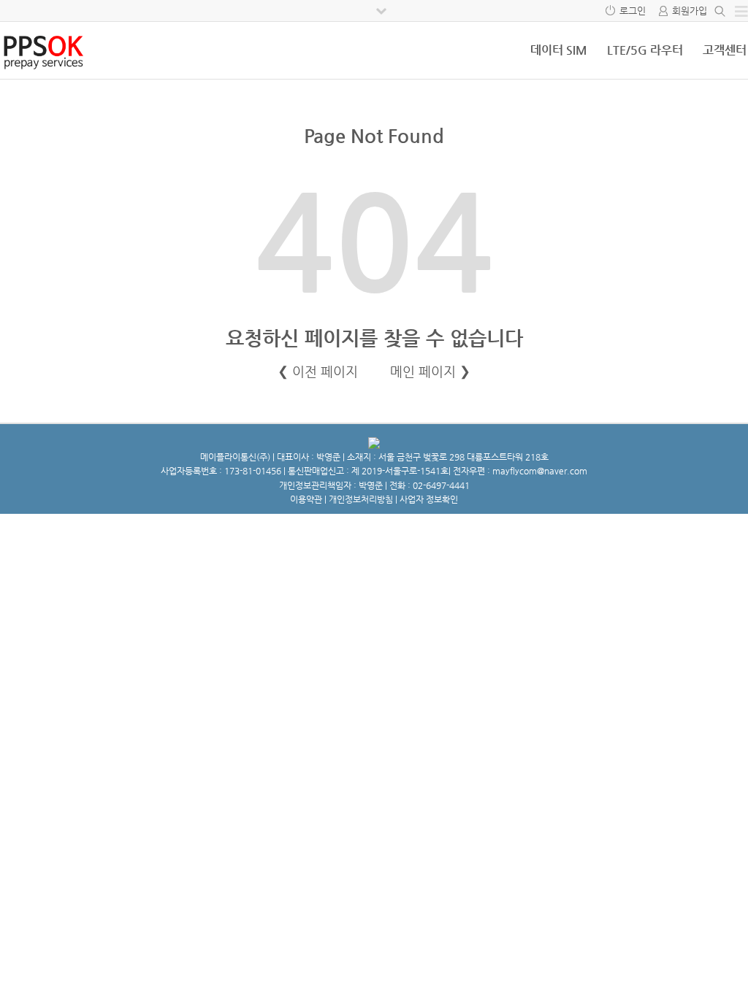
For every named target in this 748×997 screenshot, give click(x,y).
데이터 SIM (558, 50)
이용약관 (306, 499)
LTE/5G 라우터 (645, 50)
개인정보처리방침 (361, 499)
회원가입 (689, 10)
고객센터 (725, 50)
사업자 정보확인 (429, 499)
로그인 (632, 10)
